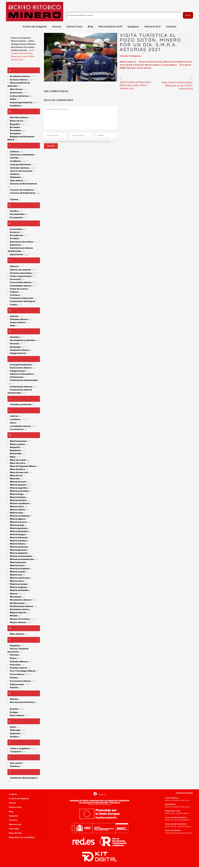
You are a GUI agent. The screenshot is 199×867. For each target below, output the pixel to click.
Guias (12, 325)
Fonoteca (15, 295)
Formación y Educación (21, 298)
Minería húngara (18, 534)
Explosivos (15, 245)
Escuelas (14, 238)
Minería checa (17, 506)
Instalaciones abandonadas (24, 380)
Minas (13, 457)
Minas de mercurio (19, 472)
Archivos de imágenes (19, 798)
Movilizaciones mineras (21, 606)
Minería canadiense (19, 503)
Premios (14, 678)
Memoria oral (15, 824)
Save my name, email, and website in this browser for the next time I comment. (78, 142)
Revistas (14, 709)
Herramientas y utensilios (22, 340)
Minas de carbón (18, 460)
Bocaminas (15, 130)
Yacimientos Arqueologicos (23, 778)
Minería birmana (18, 497)
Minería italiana (17, 544)
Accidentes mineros (20, 76)
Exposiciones (16, 254)
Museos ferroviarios (20, 619)
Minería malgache (19, 553)
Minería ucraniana (18, 584)
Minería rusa (16, 575)
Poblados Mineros (19, 662)
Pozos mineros (17, 674)
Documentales (17, 214)
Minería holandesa (19, 531)
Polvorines (15, 665)
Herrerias (14, 344)
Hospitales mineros (19, 350)
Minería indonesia (18, 537)
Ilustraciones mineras (21, 368)
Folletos (14, 292)
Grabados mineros (19, 319)
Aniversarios (16, 93)
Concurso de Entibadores (22, 193)
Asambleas (15, 106)
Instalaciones (17, 377)
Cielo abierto (16, 180)
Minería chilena (17, 510)
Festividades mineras (20, 286)
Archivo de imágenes (20, 38)
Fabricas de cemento (20, 270)
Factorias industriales (21, 273)
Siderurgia (15, 730)
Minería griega (17, 525)
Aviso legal (14, 828)
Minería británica (18, 500)
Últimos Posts (15, 807)
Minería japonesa (18, 550)
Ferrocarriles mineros (21, 282)
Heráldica (15, 337)
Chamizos (14, 174)
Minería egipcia (17, 519)
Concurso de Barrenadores (23, 184)
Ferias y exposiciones (21, 276)
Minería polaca (17, 565)
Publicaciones (17, 684)
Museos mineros (18, 41)
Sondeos (14, 737)
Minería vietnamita (19, 590)
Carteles (14, 158)
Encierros (14, 232)
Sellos (13, 727)
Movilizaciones (17, 603)
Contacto (13, 820)
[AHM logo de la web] (34, 11)
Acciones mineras (18, 80)
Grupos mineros (18, 322)
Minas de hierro (17, 469)
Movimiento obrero (19, 609)
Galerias (14, 316)
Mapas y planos (17, 444)
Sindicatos (15, 733)
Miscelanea (15, 597)
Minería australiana (19, 491)
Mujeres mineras (18, 612)
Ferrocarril (15, 279)
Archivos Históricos (19, 96)
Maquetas (15, 447)
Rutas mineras (17, 715)
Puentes (14, 687)
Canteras (14, 152)
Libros (13, 423)
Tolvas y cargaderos (20, 748)
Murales (14, 616)
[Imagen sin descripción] (80, 57)
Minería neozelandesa (21, 556)
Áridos (13, 99)
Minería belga (17, 494)
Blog (11, 811)
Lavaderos (15, 419)
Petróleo (14, 655)
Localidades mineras (20, 426)
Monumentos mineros (21, 600)
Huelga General (18, 353)
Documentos (16, 217)
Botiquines (15, 133)
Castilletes (15, 161)
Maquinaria (15, 450)
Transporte (15, 751)
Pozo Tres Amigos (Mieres (22, 671)
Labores (14, 416)
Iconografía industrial (21, 365)
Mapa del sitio (15, 833)
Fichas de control (18, 289)
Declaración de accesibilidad (22, 837)
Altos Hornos (16, 89)
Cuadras (14, 199)
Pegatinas (15, 645)
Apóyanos (13, 816)
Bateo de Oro (16, 121)
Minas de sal (16, 475)
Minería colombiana (20, 516)
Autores (12, 803)
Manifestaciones (18, 441)
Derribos (14, 211)
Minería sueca (17, 581)
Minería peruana (18, 562)
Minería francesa (18, 522)
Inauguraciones (17, 371)
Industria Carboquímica (21, 374)
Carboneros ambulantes (22, 155)
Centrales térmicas (19, 168)
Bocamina (15, 127)
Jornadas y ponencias (21, 404)
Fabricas (14, 266)
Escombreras (16, 235)
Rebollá (14, 699)
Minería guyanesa (18, 528)
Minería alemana (18, 485)
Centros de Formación (21, 171)
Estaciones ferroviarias (21, 242)
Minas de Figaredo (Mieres (23, 466)
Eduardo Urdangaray (130, 56)
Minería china (16, 513)
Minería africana (18, 482)
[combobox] (124, 15)
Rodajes (14, 712)
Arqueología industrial (21, 102)
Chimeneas (15, 177)
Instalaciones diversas (21, 387)
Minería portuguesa (20, 568)
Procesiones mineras (20, 681)
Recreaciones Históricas (22, 702)
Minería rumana (17, 572)
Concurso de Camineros (22, 190)
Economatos (16, 229)
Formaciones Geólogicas (22, 301)
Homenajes (15, 347)
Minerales (15, 479)
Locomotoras (17, 429)
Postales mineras (18, 668)
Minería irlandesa (18, 541)
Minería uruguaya (18, 587)
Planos (13, 658)
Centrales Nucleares (20, 164)
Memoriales (16, 453)
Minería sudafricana (20, 578)
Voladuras (15, 766)
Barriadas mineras (19, 117)
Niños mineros (17, 634)
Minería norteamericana (22, 559)
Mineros (14, 594)
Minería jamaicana (19, 547)
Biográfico (15, 124)
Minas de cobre (17, 463)
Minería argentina (18, 488)
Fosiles (13, 305)
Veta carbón (16, 763)
